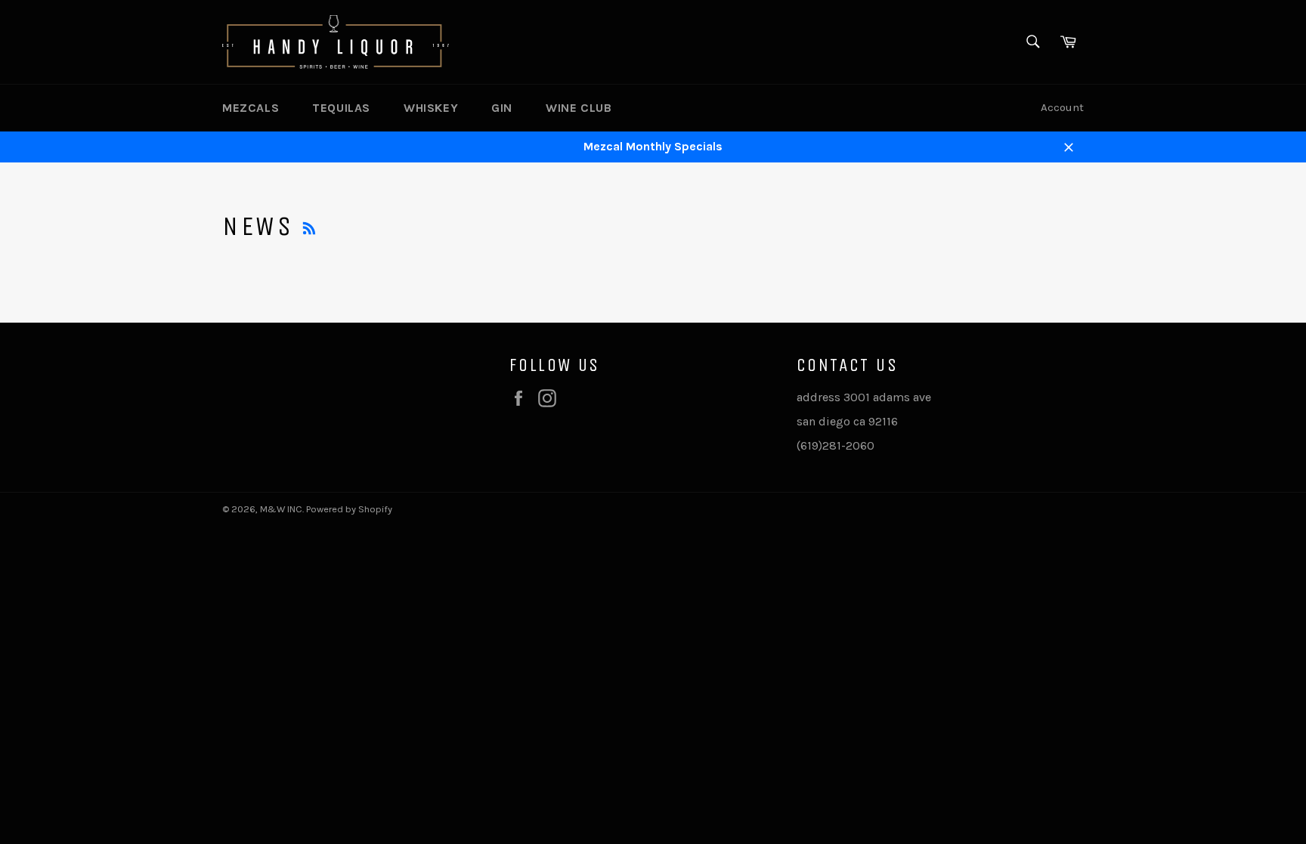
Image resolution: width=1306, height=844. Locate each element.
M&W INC (281, 509)
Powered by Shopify (349, 509)
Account (1062, 107)
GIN (501, 107)
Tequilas (341, 107)
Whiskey (431, 107)
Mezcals (250, 107)
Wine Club (578, 107)
